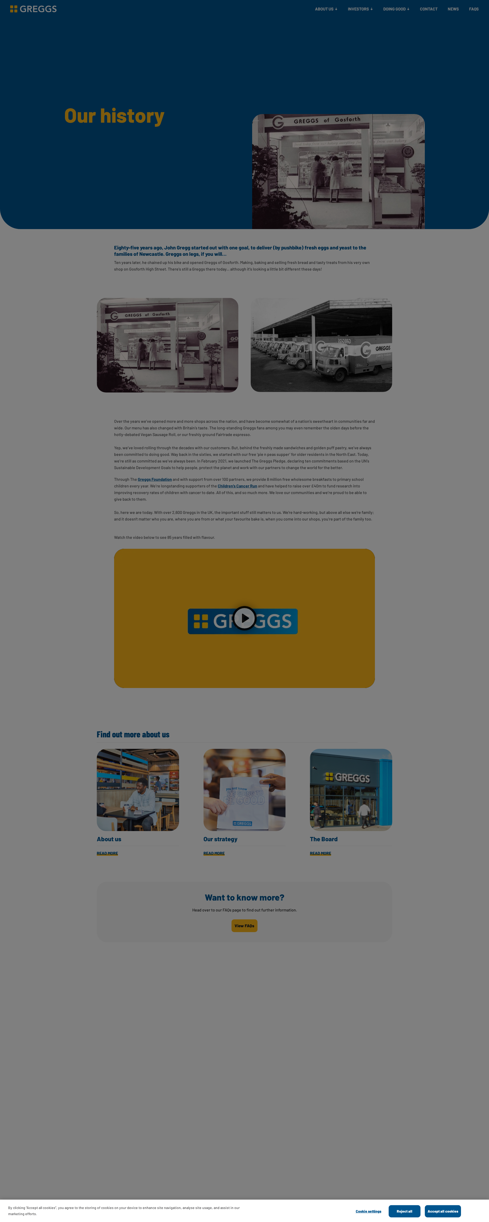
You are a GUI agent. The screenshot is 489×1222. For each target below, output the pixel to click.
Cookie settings (368, 1211)
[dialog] (244, 1211)
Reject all (404, 1211)
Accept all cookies (443, 1211)
